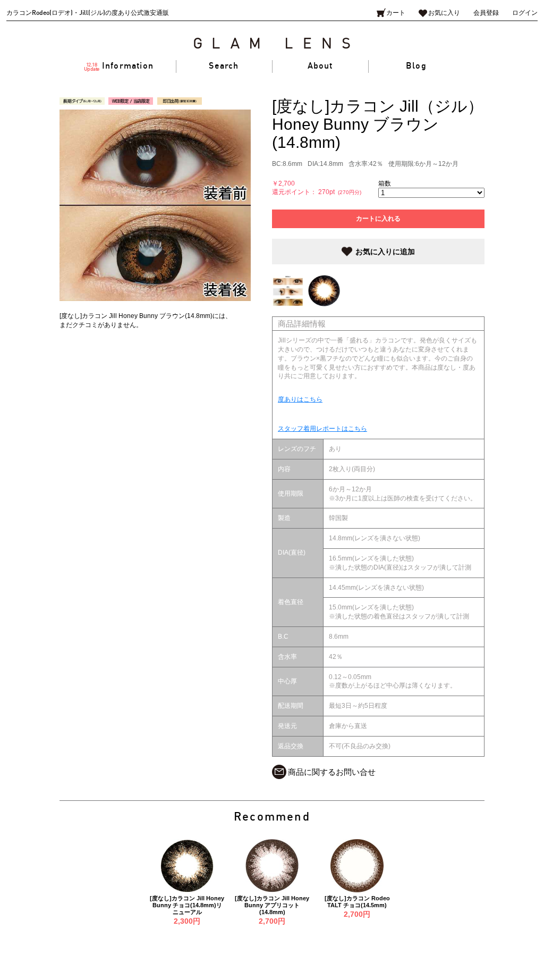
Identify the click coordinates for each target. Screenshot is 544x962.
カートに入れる (378, 218)
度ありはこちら (300, 399)
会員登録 (486, 13)
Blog (416, 66)
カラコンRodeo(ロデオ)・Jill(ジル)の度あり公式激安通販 (87, 13)
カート (395, 13)
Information (119, 67)
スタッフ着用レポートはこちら (322, 428)
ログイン (525, 13)
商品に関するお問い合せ (332, 771)
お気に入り (444, 13)
